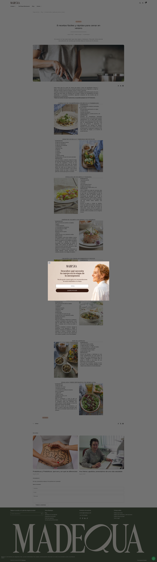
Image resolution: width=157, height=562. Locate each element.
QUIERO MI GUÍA (72, 290)
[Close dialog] (49, 263)
